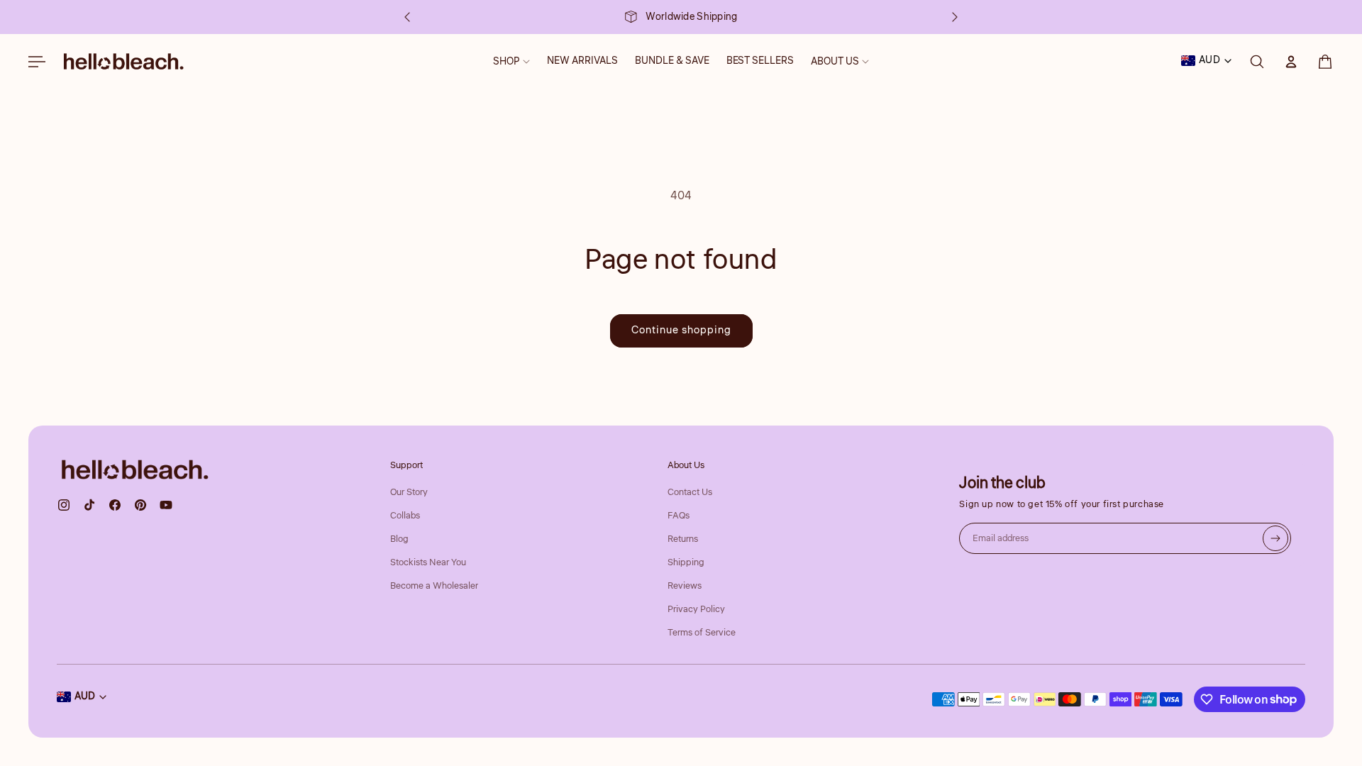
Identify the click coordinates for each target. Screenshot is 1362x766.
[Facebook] (115, 505)
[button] (1325, 62)
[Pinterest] (140, 505)
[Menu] (37, 62)
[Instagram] (64, 505)
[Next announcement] (955, 17)
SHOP (506, 62)
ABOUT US (835, 62)
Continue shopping (681, 330)
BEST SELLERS (760, 61)
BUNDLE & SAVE (672, 61)
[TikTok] (89, 505)
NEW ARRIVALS (582, 61)
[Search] (1257, 62)
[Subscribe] (1275, 538)
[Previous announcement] (407, 17)
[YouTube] (166, 505)
